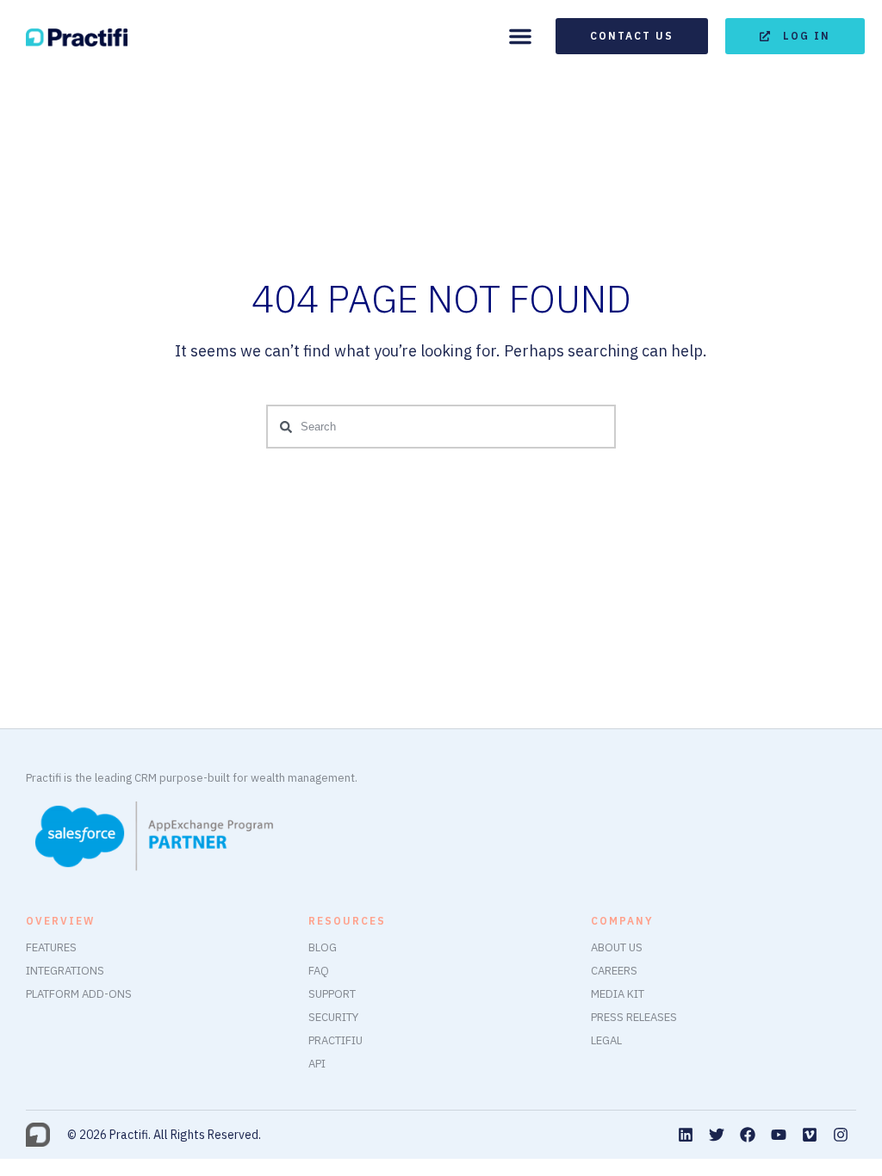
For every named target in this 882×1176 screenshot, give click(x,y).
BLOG (322, 947)
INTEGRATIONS (65, 970)
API (317, 1063)
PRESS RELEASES (634, 1017)
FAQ (318, 970)
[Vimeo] (809, 1134)
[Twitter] (716, 1134)
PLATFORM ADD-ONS (79, 994)
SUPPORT (332, 994)
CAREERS (614, 970)
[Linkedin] (685, 1134)
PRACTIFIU (335, 1040)
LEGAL (606, 1040)
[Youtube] (778, 1134)
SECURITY (333, 1017)
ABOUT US (617, 947)
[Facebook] (747, 1134)
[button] (520, 36)
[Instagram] (840, 1134)
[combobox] (441, 427)
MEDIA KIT (617, 994)
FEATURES (51, 947)
